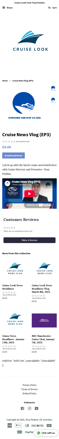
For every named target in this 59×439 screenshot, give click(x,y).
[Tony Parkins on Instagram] (29, 409)
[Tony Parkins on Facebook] (22, 409)
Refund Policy (29, 393)
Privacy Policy (29, 385)
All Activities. (45, 419)
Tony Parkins (31, 419)
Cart (54, 7)
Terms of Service (29, 389)
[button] (15, 142)
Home (5, 80)
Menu (9, 7)
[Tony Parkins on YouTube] (36, 409)
